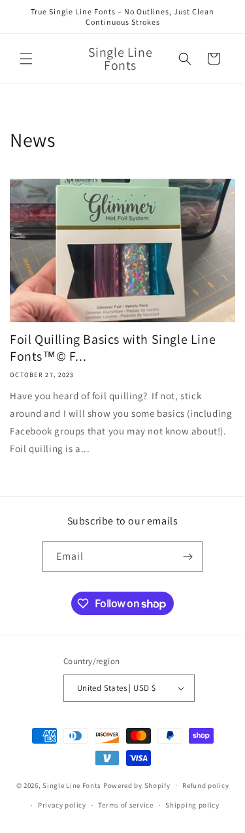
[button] (26, 58)
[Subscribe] (187, 556)
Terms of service (125, 805)
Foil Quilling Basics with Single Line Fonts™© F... (113, 348)
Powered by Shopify (137, 784)
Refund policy (205, 785)
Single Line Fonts (71, 784)
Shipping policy (192, 805)
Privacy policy (62, 805)
